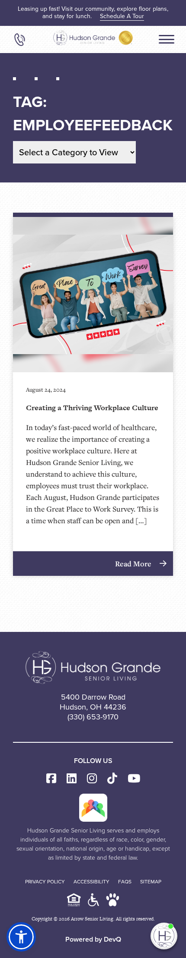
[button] (21, 936)
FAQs (124, 882)
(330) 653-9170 (93, 716)
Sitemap (150, 882)
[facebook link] (51, 778)
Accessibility (91, 882)
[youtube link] (134, 778)
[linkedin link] (72, 778)
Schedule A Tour (122, 16)
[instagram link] (92, 778)
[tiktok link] (112, 778)
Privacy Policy (45, 882)
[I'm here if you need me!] (164, 936)
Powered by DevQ (93, 939)
